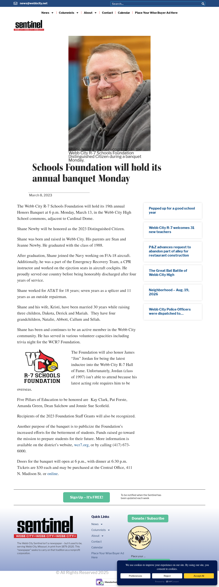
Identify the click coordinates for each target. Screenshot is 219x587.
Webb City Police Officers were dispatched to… (170, 311)
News (45, 12)
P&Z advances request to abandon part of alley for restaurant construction (170, 251)
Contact (107, 12)
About (88, 12)
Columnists (66, 12)
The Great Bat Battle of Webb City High (168, 273)
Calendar (124, 12)
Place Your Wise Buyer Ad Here (156, 12)
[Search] (203, 4)
